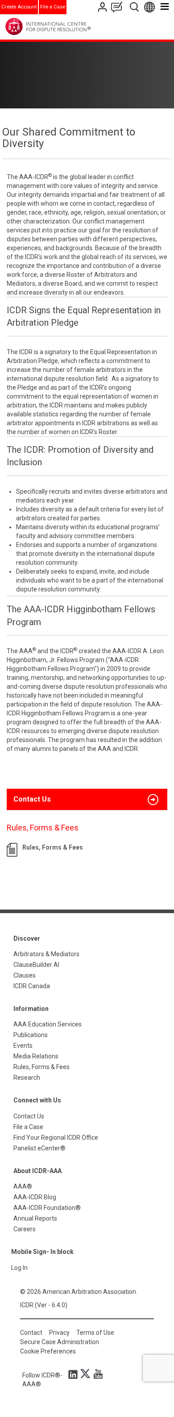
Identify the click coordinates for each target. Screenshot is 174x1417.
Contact (31, 1332)
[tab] (87, 799)
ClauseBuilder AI (36, 964)
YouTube (96, 1374)
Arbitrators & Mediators (46, 954)
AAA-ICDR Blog (34, 1197)
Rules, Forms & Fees (52, 847)
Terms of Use (95, 1332)
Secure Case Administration (59, 1341)
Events (23, 1045)
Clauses (24, 975)
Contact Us (103, 6)
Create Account (19, 7)
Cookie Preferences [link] (48, 1351)
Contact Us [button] (32, 799)
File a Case (52, 7)
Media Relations (35, 1056)
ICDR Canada (31, 986)
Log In (19, 1267)
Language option (151, 6)
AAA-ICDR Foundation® (47, 1207)
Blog (118, 6)
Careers (24, 1229)
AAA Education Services (47, 1024)
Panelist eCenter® (39, 1148)
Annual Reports (35, 1218)
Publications (30, 1034)
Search (135, 6)
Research (26, 1077)
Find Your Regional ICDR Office (55, 1137)
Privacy (59, 1332)
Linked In (74, 1374)
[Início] (66, 26)
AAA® (22, 1186)
